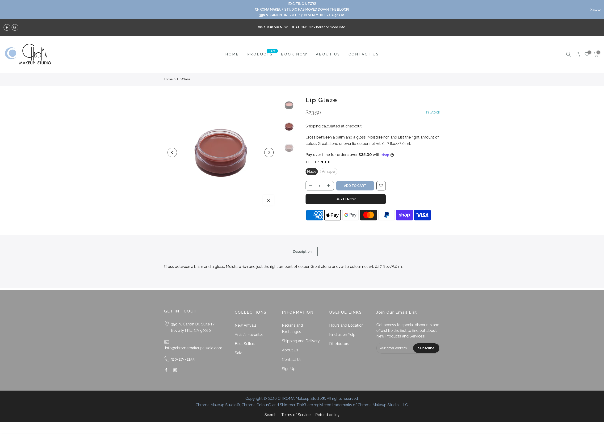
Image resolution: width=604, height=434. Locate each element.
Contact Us (292, 359)
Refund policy (327, 415)
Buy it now (346, 199)
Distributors (339, 343)
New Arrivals (245, 325)
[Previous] (172, 152)
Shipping (313, 126)
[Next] (269, 152)
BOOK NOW (294, 54)
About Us (290, 350)
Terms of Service (295, 415)
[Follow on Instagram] (15, 27)
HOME (232, 54)
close (10, 9)
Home (168, 79)
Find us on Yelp (342, 334)
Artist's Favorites (249, 334)
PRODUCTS (261, 53)
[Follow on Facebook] (7, 27)
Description (302, 251)
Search (270, 415)
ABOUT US (328, 54)
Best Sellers (245, 343)
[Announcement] (302, 9)
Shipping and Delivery (301, 341)
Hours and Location (346, 325)
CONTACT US (363, 54)
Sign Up (288, 369)
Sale (238, 353)
